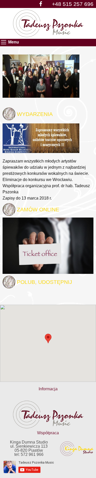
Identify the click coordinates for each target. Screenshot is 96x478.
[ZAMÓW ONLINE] (48, 245)
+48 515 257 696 (72, 4)
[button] (48, 338)
